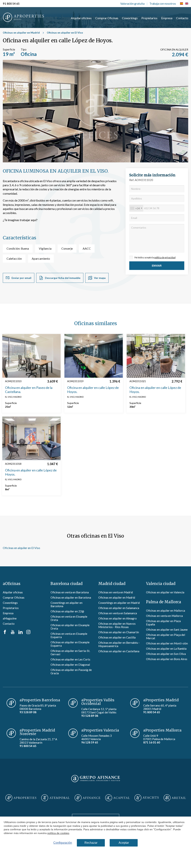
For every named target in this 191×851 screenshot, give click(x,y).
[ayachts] (146, 798)
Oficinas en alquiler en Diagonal (70, 664)
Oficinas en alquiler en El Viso (65, 32)
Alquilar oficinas (81, 18)
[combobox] (136, 208)
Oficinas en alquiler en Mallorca (165, 610)
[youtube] (13, 633)
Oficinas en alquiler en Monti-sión (167, 643)
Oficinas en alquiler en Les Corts (70, 659)
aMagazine (10, 618)
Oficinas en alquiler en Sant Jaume (167, 629)
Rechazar (90, 842)
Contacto (182, 18)
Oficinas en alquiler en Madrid (21, 32)
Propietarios (149, 18)
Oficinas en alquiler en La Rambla (166, 648)
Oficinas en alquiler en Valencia (165, 592)
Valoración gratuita (132, 3)
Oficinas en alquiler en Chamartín (118, 632)
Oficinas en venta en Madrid (115, 592)
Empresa (166, 18)
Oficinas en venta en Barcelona (70, 592)
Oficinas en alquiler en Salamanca (118, 608)
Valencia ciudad (160, 583)
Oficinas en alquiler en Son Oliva (166, 653)
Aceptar (124, 842)
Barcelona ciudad (66, 583)
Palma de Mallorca (163, 602)
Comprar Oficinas (106, 18)
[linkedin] (20, 633)
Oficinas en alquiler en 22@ (67, 611)
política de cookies (58, 832)
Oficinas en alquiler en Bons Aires (166, 659)
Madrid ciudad (111, 583)
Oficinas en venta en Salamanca (117, 613)
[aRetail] (175, 798)
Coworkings (130, 18)
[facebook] (5, 633)
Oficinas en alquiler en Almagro (117, 618)
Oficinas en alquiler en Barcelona (71, 597)
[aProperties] (20, 798)
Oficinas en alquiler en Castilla (117, 637)
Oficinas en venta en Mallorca (164, 615)
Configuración (62, 842)
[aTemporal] (55, 798)
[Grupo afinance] (95, 782)
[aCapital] (117, 798)
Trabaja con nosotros (162, 3)
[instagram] (28, 633)
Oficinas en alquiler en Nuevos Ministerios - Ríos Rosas (117, 625)
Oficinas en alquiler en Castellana (118, 651)
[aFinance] (87, 798)
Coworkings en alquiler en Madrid (119, 602)
